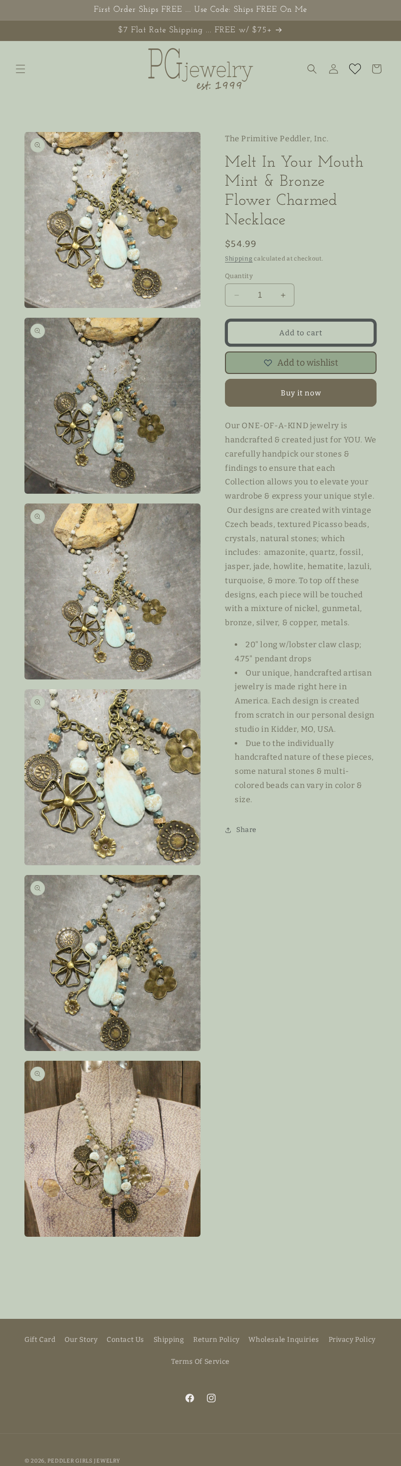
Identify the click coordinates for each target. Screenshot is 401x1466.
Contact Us (125, 1339)
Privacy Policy (352, 1339)
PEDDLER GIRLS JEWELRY (83, 1461)
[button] (20, 69)
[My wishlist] (355, 69)
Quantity (239, 276)
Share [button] (246, 830)
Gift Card (39, 1339)
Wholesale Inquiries (283, 1339)
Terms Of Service (200, 1361)
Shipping (239, 258)
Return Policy (216, 1339)
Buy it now (301, 393)
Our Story (81, 1339)
